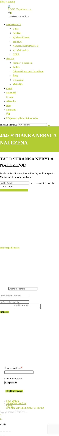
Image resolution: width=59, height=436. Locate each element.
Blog (8, 105)
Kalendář (11, 92)
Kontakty (11, 109)
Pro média (12, 401)
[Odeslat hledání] (49, 125)
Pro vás (10, 58)
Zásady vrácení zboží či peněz (25, 408)
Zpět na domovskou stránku (14, 190)
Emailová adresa (12, 368)
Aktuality (11, 101)
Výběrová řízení (21, 37)
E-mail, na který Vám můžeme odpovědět (21, 292)
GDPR (16, 54)
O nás (16, 28)
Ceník (9, 88)
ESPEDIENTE (13, 24)
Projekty (17, 41)
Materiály (18, 84)
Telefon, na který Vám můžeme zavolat (19, 298)
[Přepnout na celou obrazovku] (4, 431)
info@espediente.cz (10, 247)
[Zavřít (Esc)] (9, 431)
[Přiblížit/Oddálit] (1, 431)
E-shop (9, 97)
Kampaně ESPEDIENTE (25, 46)
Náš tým (17, 33)
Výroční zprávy (21, 50)
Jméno (4, 288)
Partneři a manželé (22, 63)
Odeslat (4, 312)
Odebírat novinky (14, 391)
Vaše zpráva (7, 308)
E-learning (18, 80)
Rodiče (16, 67)
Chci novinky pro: (13, 378)
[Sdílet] (7, 431)
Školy (15, 75)
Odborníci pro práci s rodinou (28, 71)
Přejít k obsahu (7, 1)
